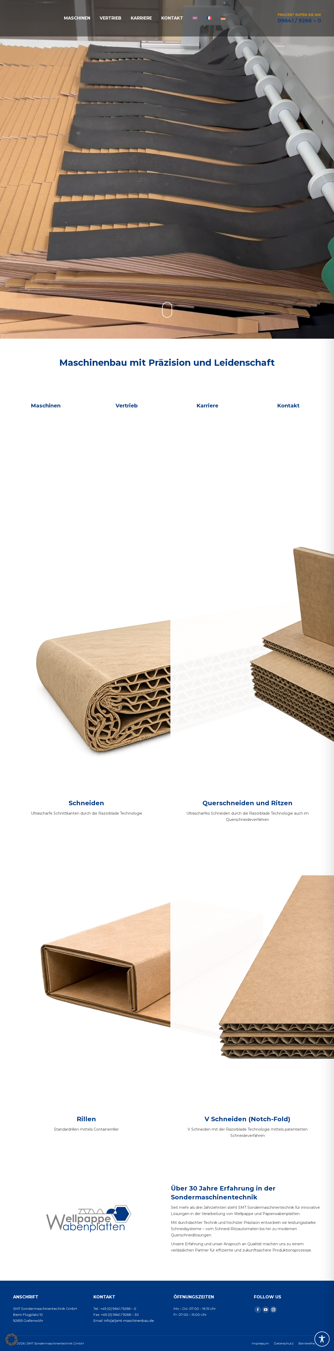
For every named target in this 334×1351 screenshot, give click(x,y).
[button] (11, 1339)
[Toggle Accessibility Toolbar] (322, 1339)
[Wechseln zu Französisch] (209, 18)
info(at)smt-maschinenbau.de (129, 1320)
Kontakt (288, 405)
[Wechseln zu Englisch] (195, 18)
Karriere (207, 405)
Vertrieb (127, 405)
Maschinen (46, 405)
